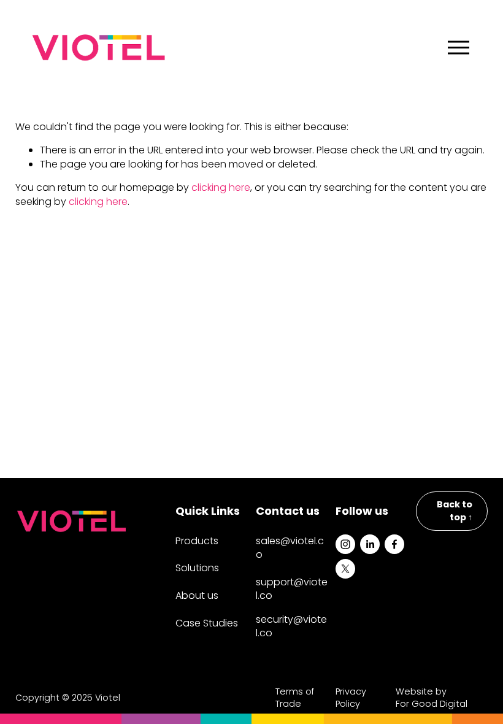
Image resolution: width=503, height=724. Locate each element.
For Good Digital (431, 704)
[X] (345, 569)
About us (196, 596)
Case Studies (206, 623)
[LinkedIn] (370, 544)
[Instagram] (345, 544)
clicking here (220, 187)
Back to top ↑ (454, 510)
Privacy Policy (351, 697)
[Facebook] (394, 544)
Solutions (197, 568)
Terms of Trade (294, 697)
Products (196, 541)
